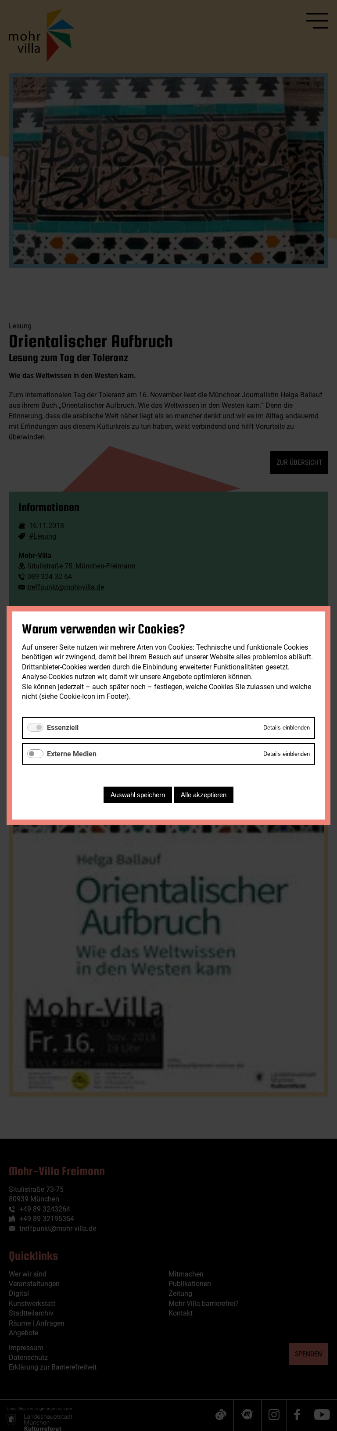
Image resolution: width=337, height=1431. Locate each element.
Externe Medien (72, 754)
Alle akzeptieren (203, 794)
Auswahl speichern (138, 794)
